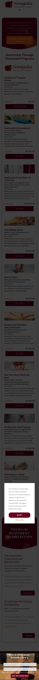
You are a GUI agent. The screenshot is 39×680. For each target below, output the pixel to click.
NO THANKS (20, 679)
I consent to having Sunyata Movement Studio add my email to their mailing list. (20, 672)
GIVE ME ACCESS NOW (20, 676)
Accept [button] (19, 515)
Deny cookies (19, 520)
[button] (19, 660)
